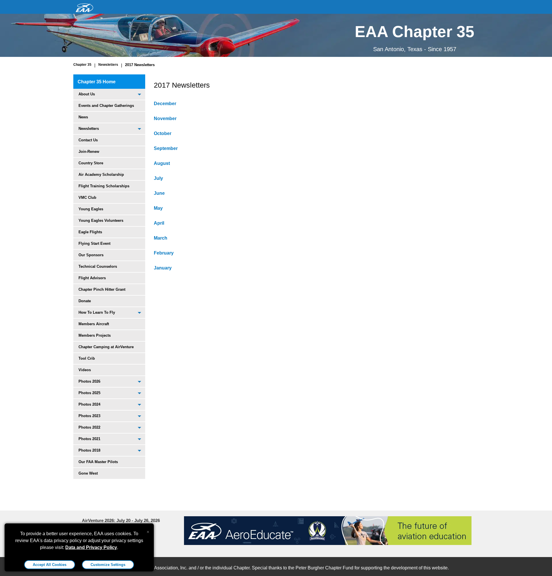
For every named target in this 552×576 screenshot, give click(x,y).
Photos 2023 (89, 416)
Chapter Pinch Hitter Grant (101, 289)
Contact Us (88, 140)
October (162, 133)
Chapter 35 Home (97, 81)
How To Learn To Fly (96, 312)
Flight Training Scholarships (103, 186)
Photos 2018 (89, 450)
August (162, 163)
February (164, 253)
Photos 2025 (89, 393)
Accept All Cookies (49, 564)
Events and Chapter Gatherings (106, 105)
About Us (86, 94)
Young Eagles (90, 209)
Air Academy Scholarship (101, 174)
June (159, 193)
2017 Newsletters (140, 65)
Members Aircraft (93, 324)
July (158, 178)
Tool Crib (86, 358)
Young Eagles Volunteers (100, 220)
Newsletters (108, 65)
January (163, 267)
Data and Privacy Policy (91, 547)
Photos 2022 (89, 427)
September (166, 148)
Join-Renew (88, 151)
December (165, 103)
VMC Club (87, 197)
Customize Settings (108, 564)
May (158, 208)
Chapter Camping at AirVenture (106, 347)
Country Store (90, 163)
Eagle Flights (90, 232)
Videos (84, 370)
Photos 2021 (89, 439)
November (165, 118)
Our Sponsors (90, 255)
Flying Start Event (94, 243)
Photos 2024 (89, 404)
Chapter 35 (82, 65)
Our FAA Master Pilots (98, 462)
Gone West (88, 473)
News (83, 117)
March (160, 238)
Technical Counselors (97, 266)
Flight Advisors (92, 278)
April (159, 223)
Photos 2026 (89, 381)
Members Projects (94, 335)
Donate (84, 301)
